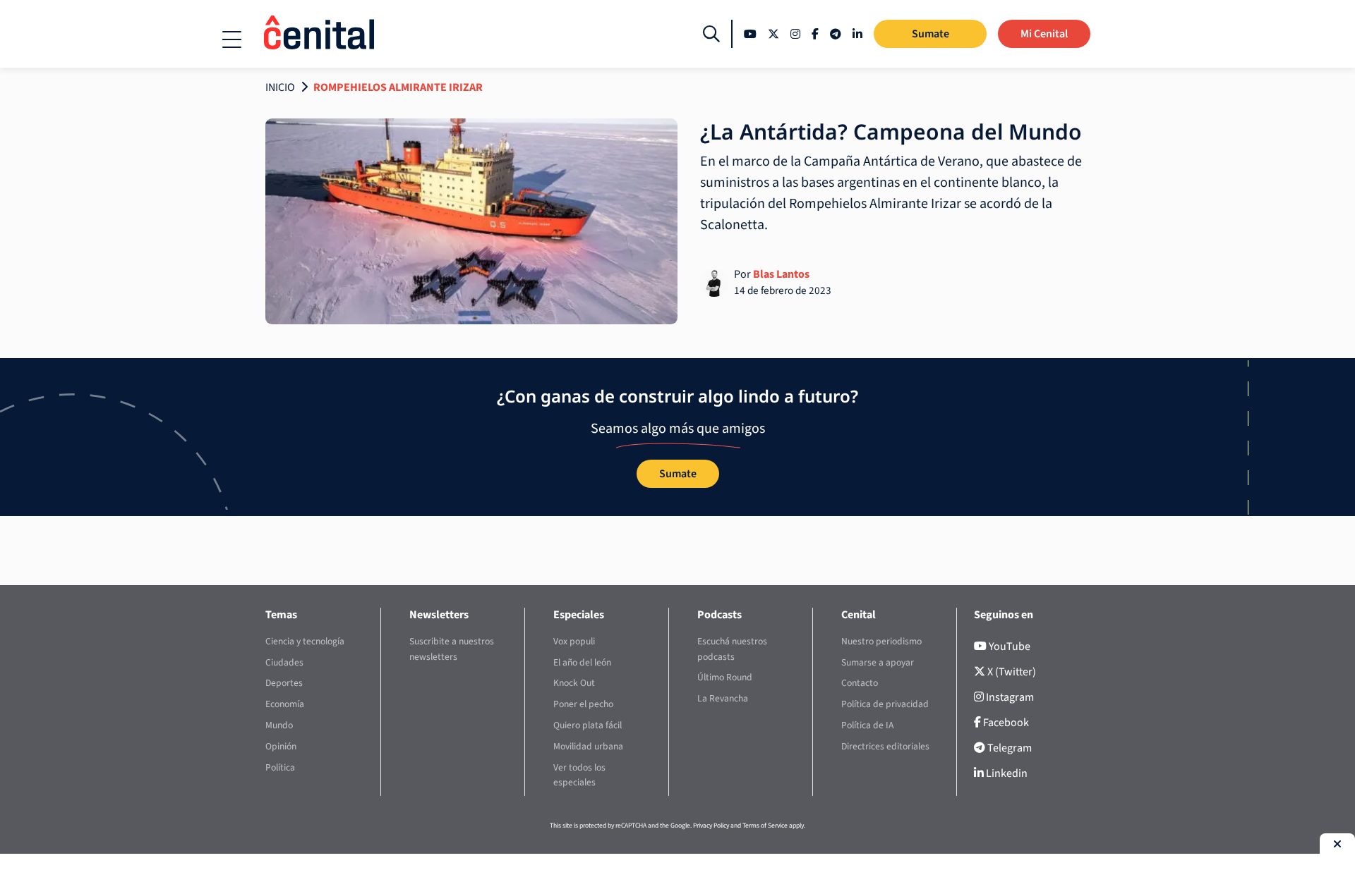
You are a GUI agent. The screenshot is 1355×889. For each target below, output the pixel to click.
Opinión (280, 746)
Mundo (279, 725)
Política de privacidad (885, 704)
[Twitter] (773, 34)
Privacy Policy (711, 825)
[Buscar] (711, 34)
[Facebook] (815, 34)
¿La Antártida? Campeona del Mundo (891, 131)
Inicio (280, 87)
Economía (284, 704)
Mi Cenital (1044, 34)
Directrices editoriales (885, 746)
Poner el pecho (583, 704)
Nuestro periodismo (881, 641)
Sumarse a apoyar (877, 662)
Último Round (724, 677)
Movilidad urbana (588, 746)
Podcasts (719, 615)
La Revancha (722, 698)
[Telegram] (835, 34)
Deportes (284, 682)
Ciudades (284, 662)
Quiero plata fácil (587, 725)
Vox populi (574, 641)
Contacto (859, 682)
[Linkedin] (857, 34)
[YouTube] (750, 34)
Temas (281, 615)
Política (280, 767)
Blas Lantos (781, 274)
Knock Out (574, 682)
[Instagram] (795, 34)
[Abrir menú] (231, 39)
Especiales (578, 615)
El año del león (582, 662)
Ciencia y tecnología (304, 641)
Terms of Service (765, 825)
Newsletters (439, 615)
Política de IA (867, 725)
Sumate (930, 34)
